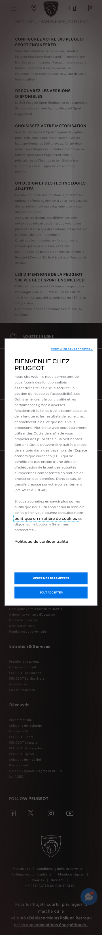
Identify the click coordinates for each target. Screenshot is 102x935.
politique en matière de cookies (46, 518)
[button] (72, 349)
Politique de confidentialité (41, 541)
